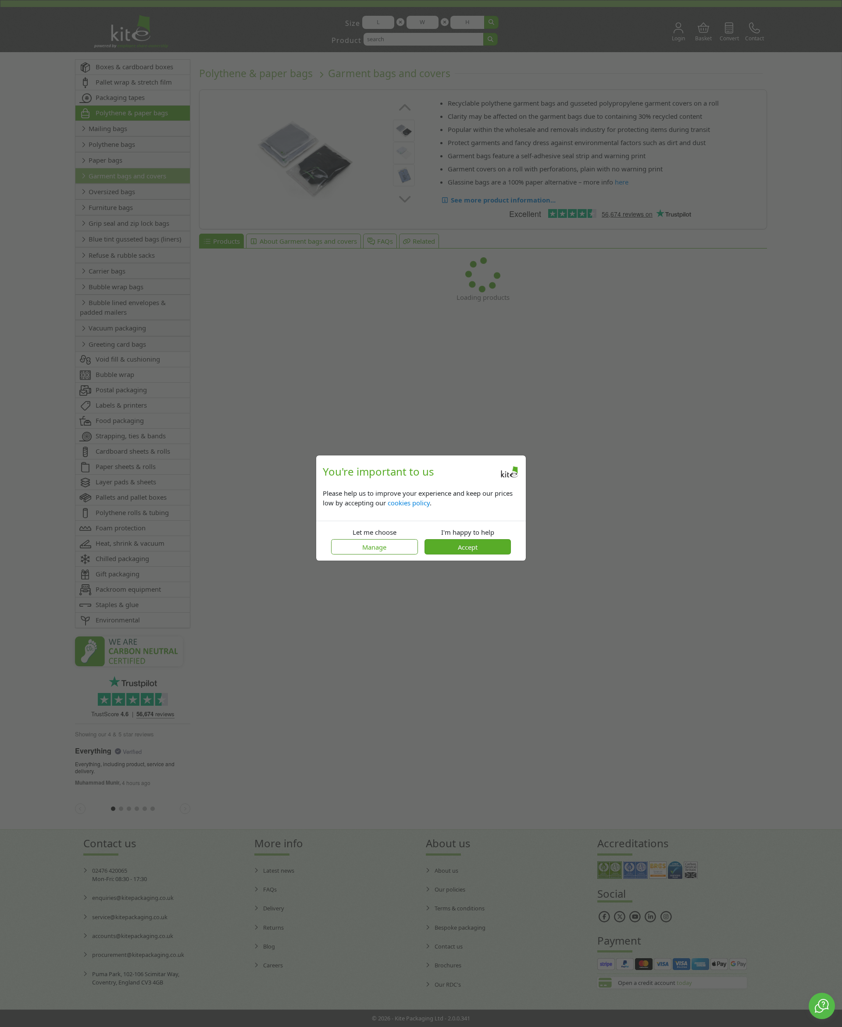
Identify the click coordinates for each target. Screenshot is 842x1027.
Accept (468, 547)
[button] (821, 1006)
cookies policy (409, 502)
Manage (374, 547)
